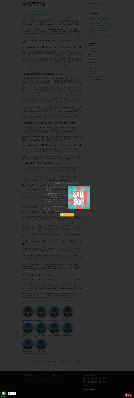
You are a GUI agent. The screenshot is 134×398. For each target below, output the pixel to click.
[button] (89, 182)
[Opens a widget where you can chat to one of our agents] (128, 395)
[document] (67, 199)
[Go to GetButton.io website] (3, 396)
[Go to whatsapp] (4, 393)
